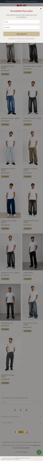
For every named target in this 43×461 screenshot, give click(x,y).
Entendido (37, 458)
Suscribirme (21, 34)
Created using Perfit (21, 41)
